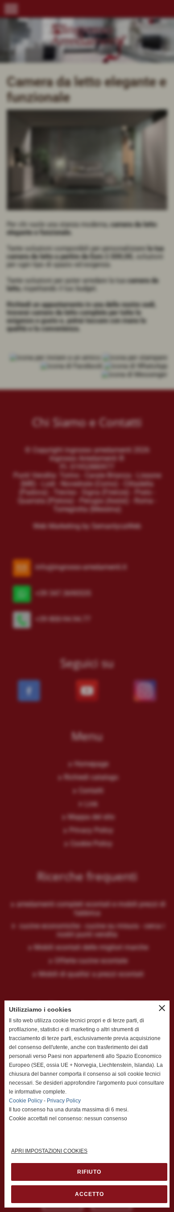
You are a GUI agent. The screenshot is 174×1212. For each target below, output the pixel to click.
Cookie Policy (25, 1101)
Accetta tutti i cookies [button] (89, 1194)
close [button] (162, 1008)
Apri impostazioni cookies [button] (49, 1151)
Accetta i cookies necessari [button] (89, 1172)
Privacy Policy (64, 1101)
